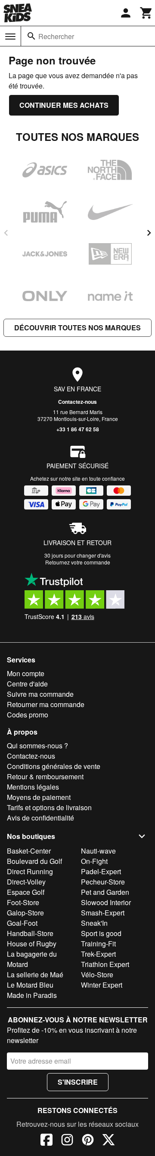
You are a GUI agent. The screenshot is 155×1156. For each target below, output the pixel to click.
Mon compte (25, 673)
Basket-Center (29, 851)
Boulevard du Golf (34, 861)
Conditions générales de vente (53, 766)
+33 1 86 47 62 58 (77, 429)
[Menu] (10, 36)
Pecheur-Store (103, 882)
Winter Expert (101, 985)
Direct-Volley (26, 882)
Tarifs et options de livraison (49, 807)
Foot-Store (23, 902)
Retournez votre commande (77, 562)
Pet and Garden (105, 892)
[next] (149, 233)
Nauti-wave (98, 851)
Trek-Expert (98, 954)
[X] (108, 1141)
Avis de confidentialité (40, 818)
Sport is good (101, 933)
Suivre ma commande (40, 694)
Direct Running (30, 871)
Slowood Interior (106, 902)
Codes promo (27, 715)
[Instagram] (67, 1141)
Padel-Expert (101, 871)
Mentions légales (33, 787)
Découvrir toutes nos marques (77, 327)
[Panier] (146, 13)
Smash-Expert (102, 913)
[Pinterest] (88, 1141)
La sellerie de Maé (35, 974)
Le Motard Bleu (30, 985)
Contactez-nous (77, 401)
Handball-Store (30, 933)
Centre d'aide (27, 684)
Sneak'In (94, 923)
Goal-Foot (22, 923)
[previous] (6, 233)
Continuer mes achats (63, 105)
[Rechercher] (31, 36)
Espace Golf (25, 892)
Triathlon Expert (105, 964)
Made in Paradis (32, 995)
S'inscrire (78, 1082)
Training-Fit (98, 944)
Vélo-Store (97, 974)
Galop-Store (25, 913)
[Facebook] (46, 1141)
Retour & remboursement (45, 776)
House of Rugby (31, 944)
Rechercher (56, 36)
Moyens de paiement (39, 797)
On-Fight (94, 861)
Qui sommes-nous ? (37, 745)
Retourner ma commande (45, 704)
